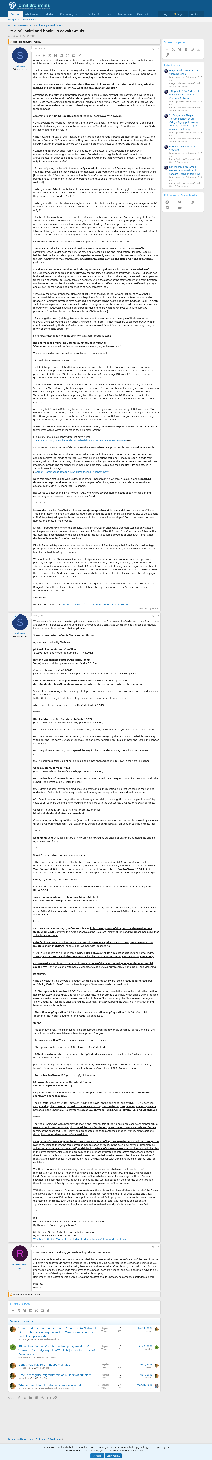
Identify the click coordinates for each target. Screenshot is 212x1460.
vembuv (22, 1357)
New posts (13, 19)
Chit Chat (44, 1367)
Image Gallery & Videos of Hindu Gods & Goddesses (185, 85)
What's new (31, 14)
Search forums (28, 19)
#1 (157, 48)
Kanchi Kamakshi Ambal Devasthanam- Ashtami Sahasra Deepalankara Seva (184, 170)
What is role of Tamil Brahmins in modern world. (50, 1385)
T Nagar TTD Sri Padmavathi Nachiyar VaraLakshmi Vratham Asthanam (185, 94)
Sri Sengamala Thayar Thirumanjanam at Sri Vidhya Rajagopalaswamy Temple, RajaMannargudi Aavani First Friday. (183, 122)
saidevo (15, 35)
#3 (157, 1246)
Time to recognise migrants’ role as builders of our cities (54, 1375)
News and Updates (48, 1357)
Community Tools (70, 14)
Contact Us (94, 14)
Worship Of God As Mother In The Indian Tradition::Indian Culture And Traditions (79, 1239)
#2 (157, 615)
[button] (40, 14)
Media (49, 14)
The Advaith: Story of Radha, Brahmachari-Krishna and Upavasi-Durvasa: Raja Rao (80, 440)
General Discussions (49, 1339)
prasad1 (22, 1339)
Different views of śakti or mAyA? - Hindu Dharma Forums (96, 604)
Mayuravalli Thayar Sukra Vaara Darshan (183, 72)
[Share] (153, 49)
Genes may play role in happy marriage (44, 1364)
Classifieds (143, 14)
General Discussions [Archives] (55, 1388)
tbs (151, 1387)
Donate (109, 14)
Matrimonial (125, 14)
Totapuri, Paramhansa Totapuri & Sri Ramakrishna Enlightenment (71, 471)
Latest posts (172, 65)
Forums (15, 14)
